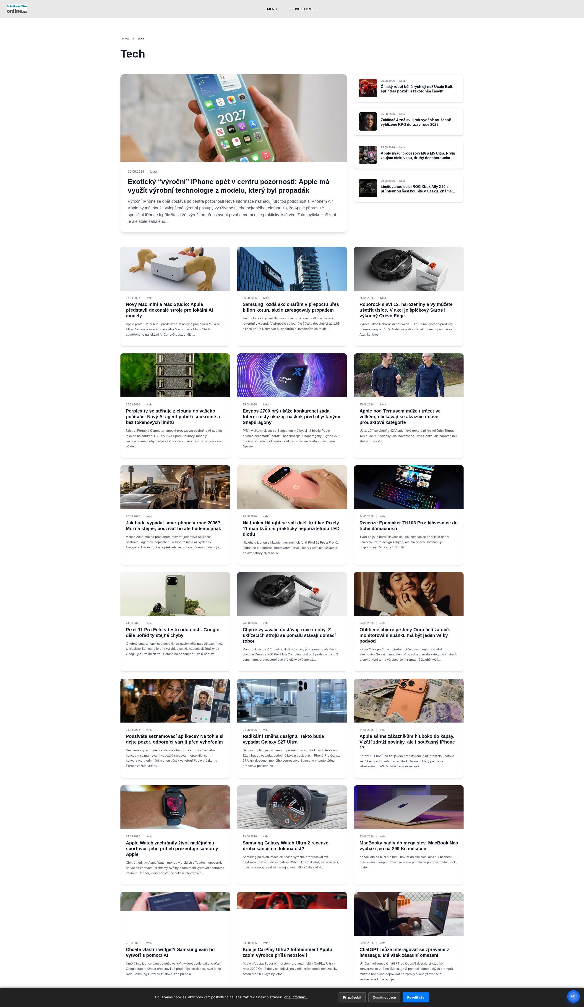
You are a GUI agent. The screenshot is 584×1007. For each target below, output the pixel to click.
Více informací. (296, 997)
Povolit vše (415, 997)
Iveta (149, 298)
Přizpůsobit (352, 997)
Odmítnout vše (384, 997)
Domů (124, 39)
